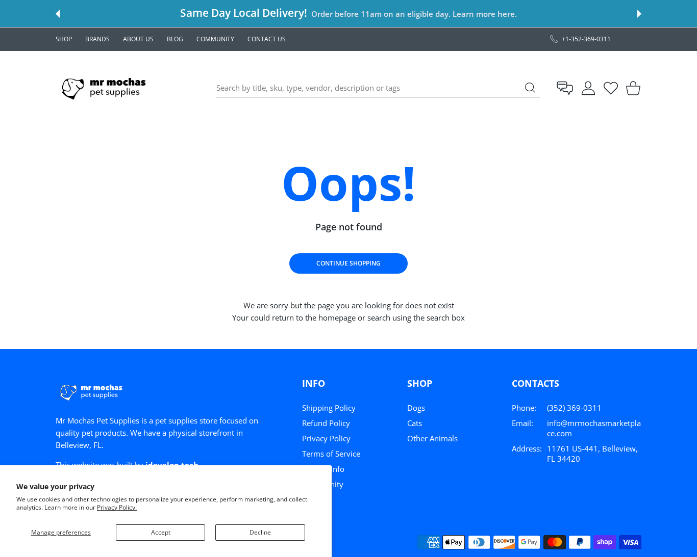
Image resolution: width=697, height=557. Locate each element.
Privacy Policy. (117, 507)
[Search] (530, 87)
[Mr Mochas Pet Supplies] (106, 87)
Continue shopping (348, 263)
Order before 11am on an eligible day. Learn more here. (413, 14)
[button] (58, 14)
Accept (160, 532)
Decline (260, 532)
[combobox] (378, 88)
